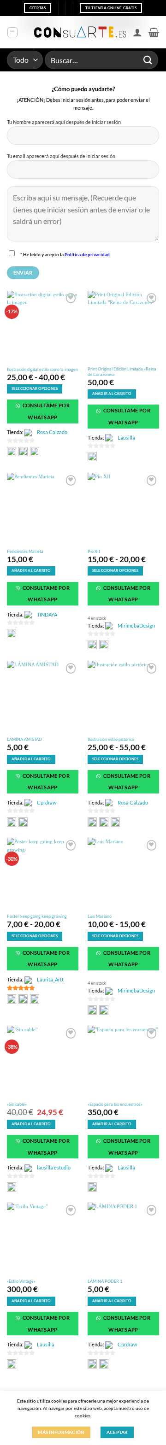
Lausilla (126, 438)
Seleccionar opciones (35, 389)
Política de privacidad (87, 254)
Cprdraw (46, 802)
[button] (12, 32)
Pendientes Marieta (25, 551)
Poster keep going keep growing (37, 916)
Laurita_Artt (50, 979)
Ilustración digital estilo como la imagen (42, 369)
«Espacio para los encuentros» (115, 1104)
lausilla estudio (54, 1167)
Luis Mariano (100, 916)
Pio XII (94, 551)
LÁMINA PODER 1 (105, 1281)
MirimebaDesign (136, 626)
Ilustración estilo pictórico (111, 739)
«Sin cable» (17, 1104)
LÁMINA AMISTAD (24, 739)
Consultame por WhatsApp (45, 411)
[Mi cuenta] (137, 32)
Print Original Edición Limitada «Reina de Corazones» (122, 371)
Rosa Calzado (52, 432)
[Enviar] (148, 60)
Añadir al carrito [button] (111, 394)
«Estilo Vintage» (21, 1281)
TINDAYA (47, 614)
